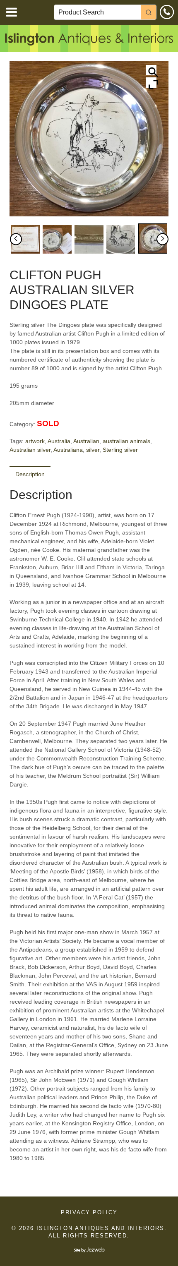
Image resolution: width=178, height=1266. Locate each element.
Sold (48, 423)
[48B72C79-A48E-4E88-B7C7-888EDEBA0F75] (152, 238)
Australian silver (30, 449)
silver (92, 449)
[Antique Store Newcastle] (89, 41)
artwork (35, 441)
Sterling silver (120, 449)
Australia (59, 441)
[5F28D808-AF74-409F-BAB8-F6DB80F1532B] (120, 239)
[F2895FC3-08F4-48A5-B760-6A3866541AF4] (89, 239)
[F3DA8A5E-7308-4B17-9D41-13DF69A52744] (25, 239)
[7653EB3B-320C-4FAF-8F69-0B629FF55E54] (57, 239)
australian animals (126, 441)
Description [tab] (30, 474)
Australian (86, 441)
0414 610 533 (167, 12)
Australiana (68, 449)
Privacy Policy (89, 1212)
